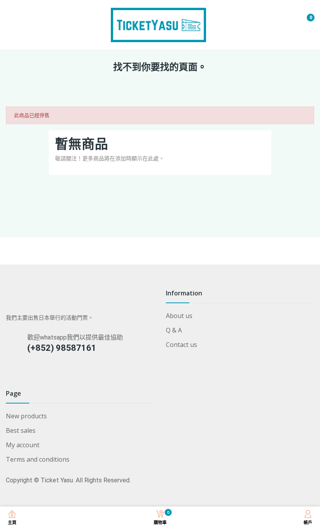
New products (26, 416)
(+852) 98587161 (61, 348)
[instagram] (9, 374)
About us (179, 315)
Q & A (174, 330)
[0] (304, 14)
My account (22, 445)
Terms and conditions (37, 459)
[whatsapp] (24, 374)
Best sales (21, 430)
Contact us (181, 344)
